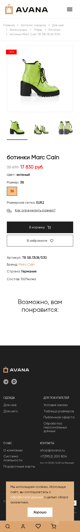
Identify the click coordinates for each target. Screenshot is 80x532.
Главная (9, 25)
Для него (10, 411)
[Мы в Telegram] (5, 382)
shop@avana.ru (52, 450)
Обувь (38, 29)
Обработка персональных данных (55, 427)
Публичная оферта (59, 417)
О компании (13, 450)
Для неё (58, 25)
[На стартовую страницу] (16, 369)
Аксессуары (18, 29)
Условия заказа (56, 405)
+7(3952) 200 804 (53, 456)
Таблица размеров (59, 411)
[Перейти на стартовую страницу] (26, 9)
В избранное (37, 240)
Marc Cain (27, 264)
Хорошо (40, 512)
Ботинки (54, 29)
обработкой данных (26, 497)
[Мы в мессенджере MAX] (14, 382)
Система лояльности (12, 458)
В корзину (37, 227)
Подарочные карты (19, 466)
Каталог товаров (33, 25)
